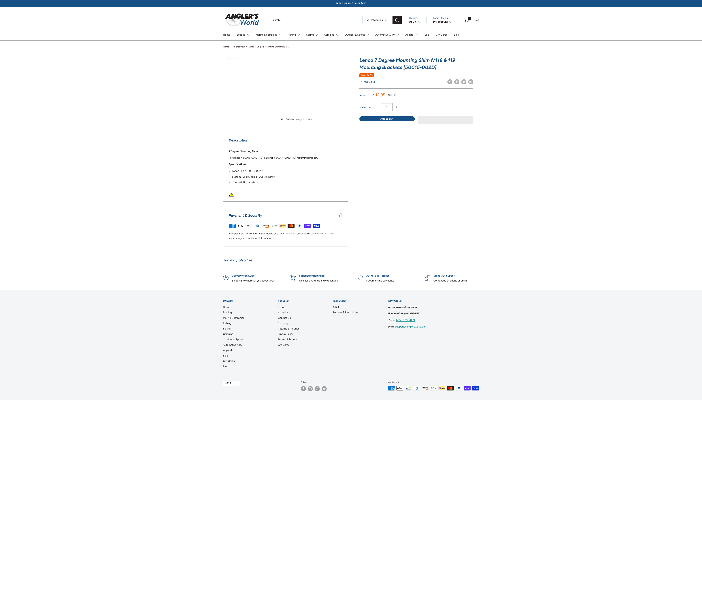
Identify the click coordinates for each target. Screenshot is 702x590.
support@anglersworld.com (411, 326)
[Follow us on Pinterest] (317, 388)
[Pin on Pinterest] (456, 81)
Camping (329, 34)
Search (282, 307)
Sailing (310, 34)
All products (239, 46)
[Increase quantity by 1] (396, 107)
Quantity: (365, 107)
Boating (241, 34)
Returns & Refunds (288, 328)
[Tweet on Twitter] (463, 81)
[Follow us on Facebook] (303, 388)
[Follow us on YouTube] (324, 388)
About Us (283, 312)
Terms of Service (287, 339)
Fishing (292, 34)
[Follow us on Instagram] (310, 388)
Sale (426, 34)
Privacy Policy (285, 334)
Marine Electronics (266, 34)
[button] (445, 120)
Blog (456, 34)
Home (226, 34)
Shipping (283, 323)
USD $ (228, 383)
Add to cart (387, 118)
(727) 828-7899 (405, 320)
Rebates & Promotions (345, 312)
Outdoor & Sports (355, 34)
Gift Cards (442, 34)
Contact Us (284, 317)
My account (440, 21)
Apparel (409, 34)
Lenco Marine (367, 82)
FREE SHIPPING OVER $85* (351, 3)
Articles (337, 307)
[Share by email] (470, 81)
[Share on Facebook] (449, 81)
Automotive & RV (385, 34)
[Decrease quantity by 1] (377, 107)
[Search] (397, 20)
